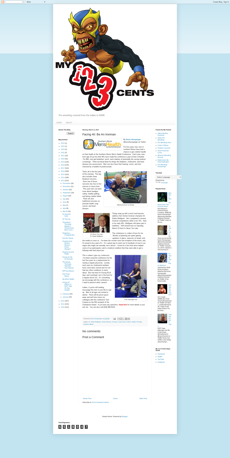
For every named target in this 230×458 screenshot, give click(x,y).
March (65, 211)
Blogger (125, 416)
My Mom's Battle (68, 279)
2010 (63, 307)
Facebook (161, 354)
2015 (63, 174)
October (66, 190)
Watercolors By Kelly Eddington (163, 161)
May (64, 205)
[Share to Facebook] (126, 318)
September (67, 193)
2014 (63, 177)
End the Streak (67, 238)
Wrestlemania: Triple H (170, 290)
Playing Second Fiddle (68, 253)
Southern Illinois (88, 324)
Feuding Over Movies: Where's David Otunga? (67, 245)
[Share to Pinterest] (129, 318)
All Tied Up (66, 219)
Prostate (139, 322)
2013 (63, 181)
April (64, 208)
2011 (63, 304)
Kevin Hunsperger (133, 139)
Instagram (161, 362)
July (64, 199)
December (67, 183)
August (65, 196)
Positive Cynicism (164, 148)
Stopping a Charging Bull (68, 234)
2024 (63, 146)
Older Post (143, 398)
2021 (63, 156)
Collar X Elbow (163, 145)
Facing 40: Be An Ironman (67, 258)
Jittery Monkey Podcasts (163, 134)
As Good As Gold (66, 215)
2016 (63, 171)
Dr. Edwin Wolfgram (95, 322)
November (67, 186)
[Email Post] (114, 318)
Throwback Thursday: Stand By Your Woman (68, 265)
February (66, 294)
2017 (63, 168)
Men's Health (131, 322)
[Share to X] (123, 318)
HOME (59, 123)
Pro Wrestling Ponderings (162, 166)
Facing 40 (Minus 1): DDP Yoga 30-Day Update (67, 286)
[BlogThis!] (121, 318)
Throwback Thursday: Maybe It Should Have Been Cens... (68, 226)
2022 (63, 153)
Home (115, 398)
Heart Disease (106, 322)
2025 (63, 143)
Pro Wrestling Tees (164, 143)
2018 (63, 165)
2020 (63, 159)
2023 (63, 149)
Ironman (114, 322)
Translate (164, 183)
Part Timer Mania (66, 275)
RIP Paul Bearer (68, 271)
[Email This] (118, 318)
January (66, 297)
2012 (63, 301)
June (65, 202)
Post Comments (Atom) (100, 402)
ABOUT (69, 123)
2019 (63, 162)
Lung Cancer (122, 322)
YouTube (161, 359)
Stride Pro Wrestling (161, 139)
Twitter (160, 357)
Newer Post (87, 398)
